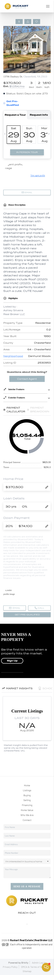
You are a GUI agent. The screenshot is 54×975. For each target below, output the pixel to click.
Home (27, 785)
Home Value (27, 810)
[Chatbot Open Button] (46, 967)
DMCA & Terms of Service (34, 966)
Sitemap (27, 971)
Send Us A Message (27, 886)
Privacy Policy (10, 966)
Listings (27, 790)
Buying (27, 795)
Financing (27, 805)
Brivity (24, 962)
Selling (27, 800)
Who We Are (27, 815)
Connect (27, 819)
